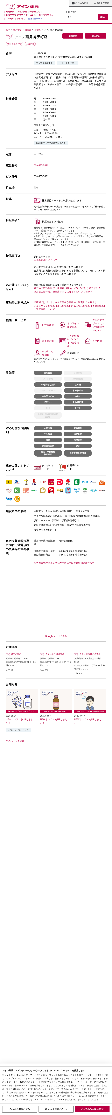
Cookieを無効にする (19, 1109)
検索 (102, 17)
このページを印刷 (15, 741)
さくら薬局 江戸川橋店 (89, 653)
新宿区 (38, 29)
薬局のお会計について (45, 260)
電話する (96, 35)
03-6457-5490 (41, 165)
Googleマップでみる (56, 636)
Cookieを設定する (54, 1109)
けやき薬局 (16, 653)
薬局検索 (17, 29)
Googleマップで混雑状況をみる (50, 143)
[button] (9, 482)
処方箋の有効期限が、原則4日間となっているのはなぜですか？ (67, 288)
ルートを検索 (68, 63)
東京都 (28, 29)
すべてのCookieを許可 (92, 1109)
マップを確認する (44, 63)
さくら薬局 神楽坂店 (54, 653)
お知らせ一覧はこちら (18, 730)
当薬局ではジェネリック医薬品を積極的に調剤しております (65, 302)
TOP (8, 29)
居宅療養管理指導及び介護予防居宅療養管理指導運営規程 (64, 562)
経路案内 (73, 35)
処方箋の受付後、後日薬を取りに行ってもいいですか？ (63, 291)
